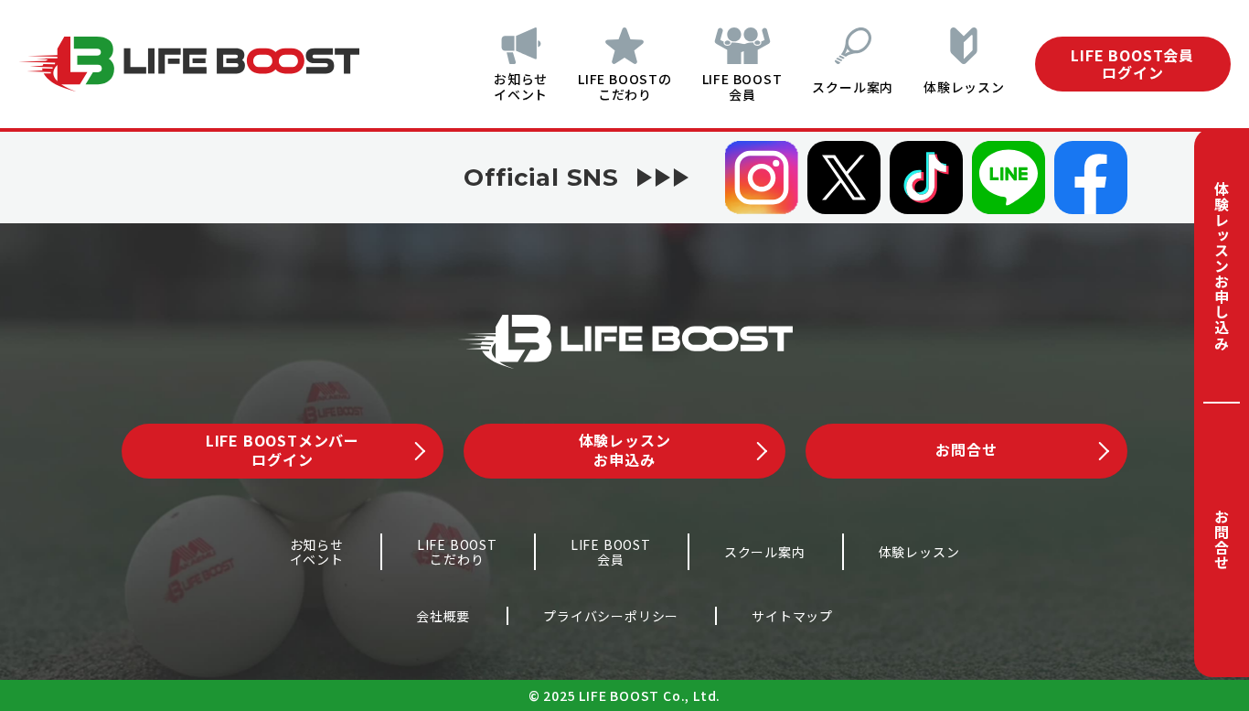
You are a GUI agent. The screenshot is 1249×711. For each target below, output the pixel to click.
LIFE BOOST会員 (742, 86)
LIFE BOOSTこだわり (457, 552)
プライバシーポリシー (610, 616)
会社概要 (443, 616)
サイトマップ (792, 616)
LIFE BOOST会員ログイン (1132, 63)
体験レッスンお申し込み (1222, 265)
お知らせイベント (521, 86)
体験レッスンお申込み (625, 449)
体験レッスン (964, 87)
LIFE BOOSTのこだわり (625, 86)
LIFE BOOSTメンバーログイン (282, 449)
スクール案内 (852, 87)
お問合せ (1222, 539)
